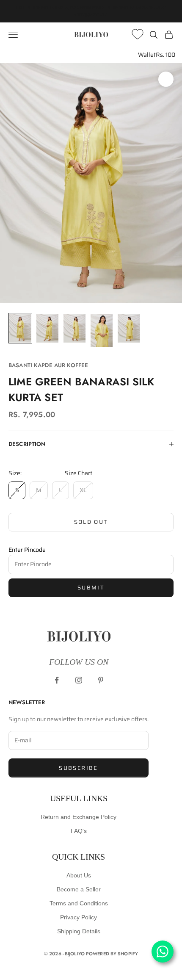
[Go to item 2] (47, 328)
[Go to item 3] (74, 328)
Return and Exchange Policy (78, 816)
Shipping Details (78, 931)
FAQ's (79, 830)
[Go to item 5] (129, 328)
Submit (91, 587)
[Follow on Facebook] (56, 680)
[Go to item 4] (101, 330)
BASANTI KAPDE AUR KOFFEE (48, 365)
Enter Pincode (27, 549)
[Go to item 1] (20, 328)
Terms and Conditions (79, 903)
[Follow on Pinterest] (101, 680)
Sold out (91, 521)
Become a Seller (79, 889)
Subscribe (78, 768)
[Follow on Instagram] (78, 680)
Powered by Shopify (112, 953)
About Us (78, 875)
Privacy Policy (78, 917)
